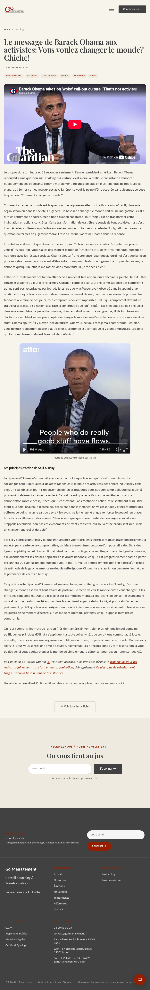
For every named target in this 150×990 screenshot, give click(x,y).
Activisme (32, 76)
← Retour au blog (14, 29)
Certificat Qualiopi (15, 945)
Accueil (58, 874)
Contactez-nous (132, 9)
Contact (58, 909)
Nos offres (60, 880)
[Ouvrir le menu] (111, 9)
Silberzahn (79, 76)
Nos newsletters (111, 880)
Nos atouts (60, 892)
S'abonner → (108, 768)
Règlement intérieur (17, 933)
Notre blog (108, 874)
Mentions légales (15, 939)
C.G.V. (8, 927)
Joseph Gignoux (63, 982)
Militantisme (49, 76)
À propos (59, 886)
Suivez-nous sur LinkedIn (22, 892)
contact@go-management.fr (71, 933)
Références (60, 903)
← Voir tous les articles (75, 706)
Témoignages (61, 897)
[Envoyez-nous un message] (139, 979)
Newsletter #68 (14, 76)
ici (48, 662)
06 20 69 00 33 (63, 927)
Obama (65, 76)
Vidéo (93, 76)
